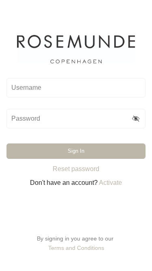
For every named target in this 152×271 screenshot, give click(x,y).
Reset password (76, 168)
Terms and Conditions (76, 248)
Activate (110, 182)
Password (25, 118)
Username (26, 88)
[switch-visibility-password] (136, 119)
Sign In (76, 151)
